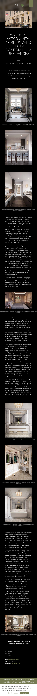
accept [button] (24, 693)
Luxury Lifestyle (10, 63)
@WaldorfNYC (16, 663)
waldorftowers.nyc (13, 659)
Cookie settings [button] (13, 693)
